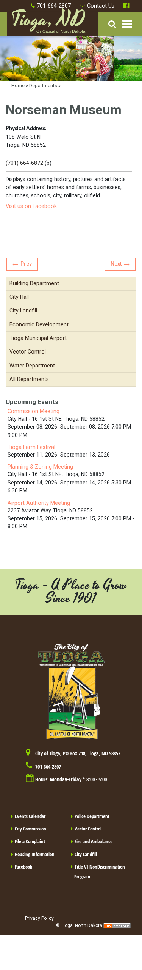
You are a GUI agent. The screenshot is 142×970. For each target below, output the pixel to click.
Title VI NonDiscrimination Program (99, 871)
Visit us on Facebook (31, 206)
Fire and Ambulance (93, 841)
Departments (43, 85)
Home (18, 85)
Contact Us (100, 6)
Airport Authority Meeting (39, 503)
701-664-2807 (54, 6)
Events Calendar (30, 816)
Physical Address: (26, 128)
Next (116, 264)
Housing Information (35, 854)
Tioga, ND (48, 23)
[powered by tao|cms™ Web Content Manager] (117, 925)
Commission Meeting (33, 411)
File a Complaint (30, 841)
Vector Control (88, 828)
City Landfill (86, 854)
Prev (26, 264)
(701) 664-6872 (24, 163)
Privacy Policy (39, 918)
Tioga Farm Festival (31, 447)
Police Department (92, 816)
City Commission (30, 828)
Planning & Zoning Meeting (40, 467)
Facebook (127, 6)
